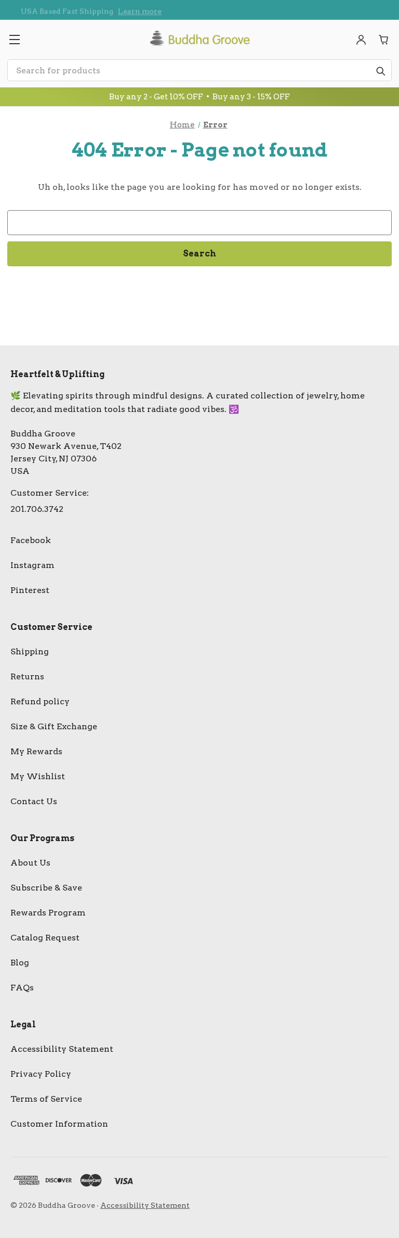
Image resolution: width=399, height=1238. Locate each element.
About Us (30, 863)
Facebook (30, 540)
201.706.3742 (36, 509)
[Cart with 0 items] (384, 39)
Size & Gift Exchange (53, 726)
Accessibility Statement (61, 1049)
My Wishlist (37, 776)
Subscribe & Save (46, 888)
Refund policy (40, 701)
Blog (19, 963)
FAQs (22, 987)
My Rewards (36, 751)
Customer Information (59, 1124)
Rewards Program (48, 913)
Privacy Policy (40, 1074)
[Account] (361, 39)
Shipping (29, 651)
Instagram (32, 565)
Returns (27, 676)
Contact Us (33, 801)
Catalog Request (44, 938)
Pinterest (29, 590)
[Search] (380, 70)
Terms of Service (46, 1099)
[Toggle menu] (14, 39)
